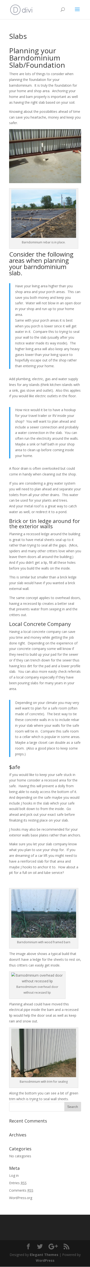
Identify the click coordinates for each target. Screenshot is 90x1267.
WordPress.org (20, 1197)
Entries (18, 1183)
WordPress (45, 1260)
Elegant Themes (44, 1254)
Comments (21, 1190)
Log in (14, 1175)
